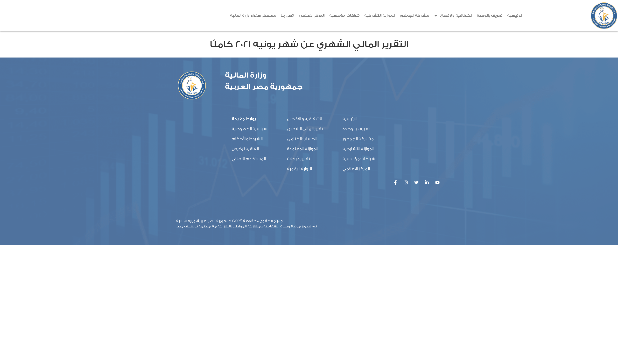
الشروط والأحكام (247, 139)
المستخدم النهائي (249, 159)
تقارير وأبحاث (298, 159)
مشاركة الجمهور (414, 16)
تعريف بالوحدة (489, 16)
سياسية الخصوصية (249, 129)
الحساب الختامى (302, 139)
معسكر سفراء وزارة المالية (253, 16)
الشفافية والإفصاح (456, 16)
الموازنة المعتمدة (302, 148)
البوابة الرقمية (299, 169)
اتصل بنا (287, 16)
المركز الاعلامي (311, 16)
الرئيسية (514, 16)
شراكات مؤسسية (344, 16)
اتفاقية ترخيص (245, 148)
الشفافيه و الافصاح (304, 118)
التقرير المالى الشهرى (306, 129)
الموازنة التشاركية (379, 16)
